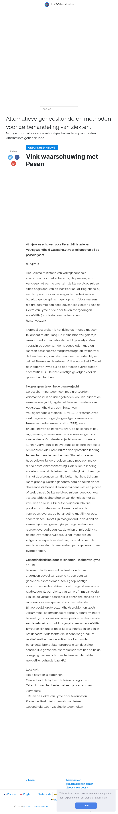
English (27, 794)
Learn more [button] (101, 797)
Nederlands (44, 794)
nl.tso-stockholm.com (36, 806)
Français (12, 794)
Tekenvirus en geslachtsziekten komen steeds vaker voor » (79, 784)
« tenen (30, 780)
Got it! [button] (86, 805)
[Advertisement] (59, 35)
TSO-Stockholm (62, 4)
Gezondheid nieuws (41, 147)
